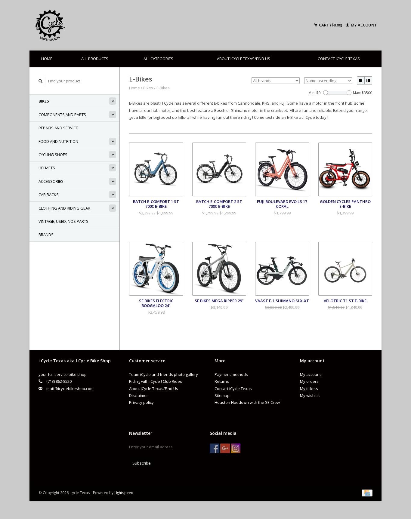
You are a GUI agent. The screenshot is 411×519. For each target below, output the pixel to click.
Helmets (47, 167)
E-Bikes (163, 88)
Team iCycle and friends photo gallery (163, 374)
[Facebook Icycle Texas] (214, 448)
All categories (158, 58)
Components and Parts (62, 114)
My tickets (309, 388)
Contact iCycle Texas (339, 58)
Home (46, 58)
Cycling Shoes (53, 154)
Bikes (44, 101)
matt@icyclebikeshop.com (70, 388)
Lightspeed (123, 492)
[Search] (40, 81)
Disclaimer (138, 395)
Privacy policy (141, 402)
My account (363, 25)
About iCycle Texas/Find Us (243, 58)
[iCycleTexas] (92, 25)
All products (94, 58)
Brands (46, 234)
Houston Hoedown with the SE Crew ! (248, 402)
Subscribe (141, 463)
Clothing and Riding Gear (64, 208)
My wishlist (310, 395)
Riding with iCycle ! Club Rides (155, 381)
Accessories (51, 181)
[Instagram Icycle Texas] (235, 448)
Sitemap (222, 395)
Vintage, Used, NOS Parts (63, 221)
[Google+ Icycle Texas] (225, 448)
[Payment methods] (367, 492)
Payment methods (231, 374)
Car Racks (49, 194)
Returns (222, 381)
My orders (309, 381)
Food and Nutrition (58, 141)
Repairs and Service (58, 128)
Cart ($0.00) (330, 25)
